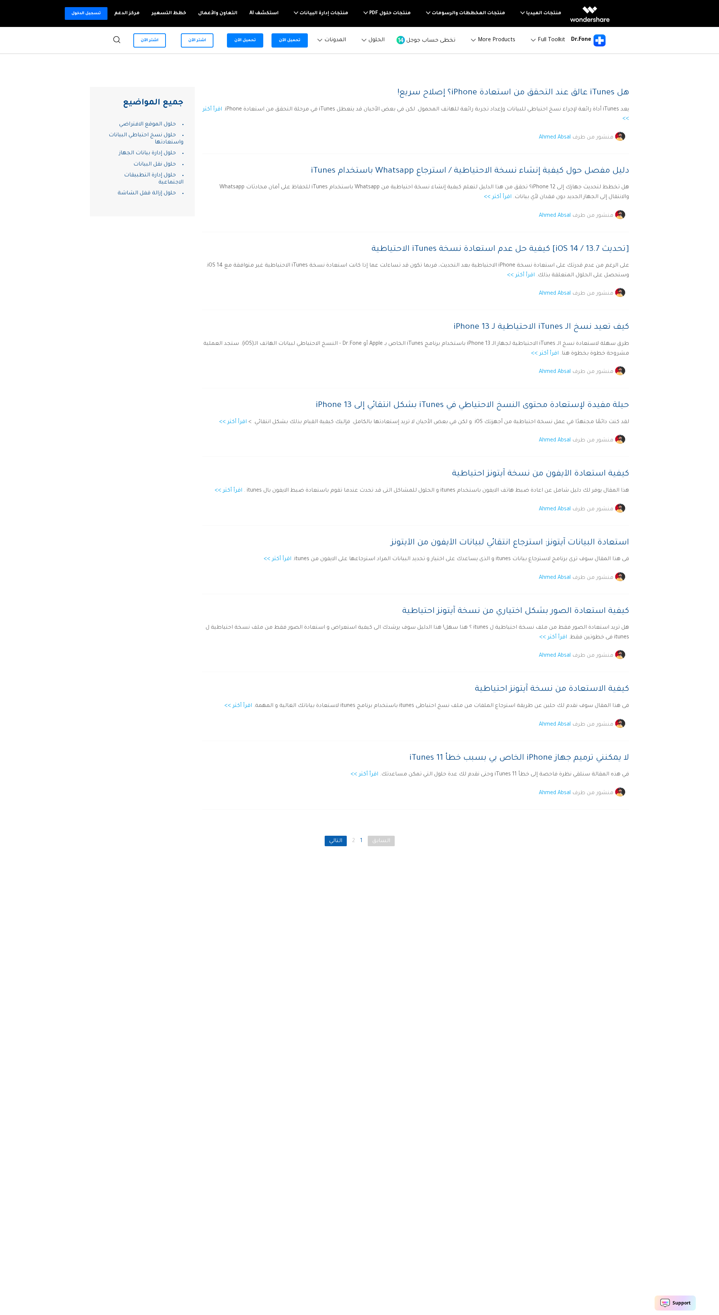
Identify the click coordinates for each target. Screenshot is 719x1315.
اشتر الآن (197, 40)
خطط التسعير (169, 13)
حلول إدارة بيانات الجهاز (147, 154)
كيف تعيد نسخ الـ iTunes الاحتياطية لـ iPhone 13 (541, 327)
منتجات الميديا (543, 13)
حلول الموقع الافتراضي (147, 125)
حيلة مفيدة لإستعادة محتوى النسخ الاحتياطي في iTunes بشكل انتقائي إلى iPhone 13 (472, 405)
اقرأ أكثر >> (498, 197)
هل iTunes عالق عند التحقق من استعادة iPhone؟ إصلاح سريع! (513, 93)
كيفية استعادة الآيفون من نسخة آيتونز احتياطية (540, 474)
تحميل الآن (289, 40)
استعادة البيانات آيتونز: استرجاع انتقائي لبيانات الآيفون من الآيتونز (510, 543)
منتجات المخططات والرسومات (468, 13)
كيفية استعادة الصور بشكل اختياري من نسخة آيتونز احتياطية (515, 611)
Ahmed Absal (555, 137)
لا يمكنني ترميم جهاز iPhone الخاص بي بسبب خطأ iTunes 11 (519, 758)
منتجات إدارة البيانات (323, 13)
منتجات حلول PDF (389, 13)
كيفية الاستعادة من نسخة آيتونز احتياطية (552, 689)
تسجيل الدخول (86, 13)
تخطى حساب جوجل (430, 40)
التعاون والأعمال (217, 13)
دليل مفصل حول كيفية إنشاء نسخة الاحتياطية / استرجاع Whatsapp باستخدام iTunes (470, 171)
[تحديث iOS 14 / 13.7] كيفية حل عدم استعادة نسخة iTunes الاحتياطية (500, 249)
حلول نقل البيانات (154, 165)
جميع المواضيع (153, 103)
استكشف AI (264, 13)
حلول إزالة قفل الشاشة (147, 194)
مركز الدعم (127, 13)
